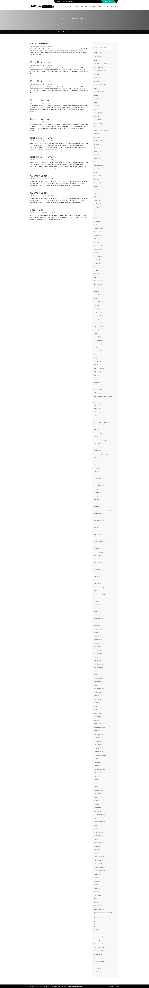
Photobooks (97, 657)
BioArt (95, 147)
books (95, 168)
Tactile (96, 853)
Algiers (96, 81)
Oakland (96, 604)
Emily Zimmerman (40, 62)
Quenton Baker (38, 175)
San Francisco (97, 741)
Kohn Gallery (97, 450)
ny (94, 597)
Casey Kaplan (97, 207)
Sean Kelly (96, 772)
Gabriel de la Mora (99, 368)
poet (95, 671)
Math (95, 517)
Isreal (95, 419)
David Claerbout (98, 284)
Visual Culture (98, 944)
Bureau (96, 186)
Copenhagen (97, 253)
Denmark (96, 291)
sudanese (96, 842)
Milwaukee (97, 545)
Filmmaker (97, 361)
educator (96, 319)
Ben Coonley (97, 140)
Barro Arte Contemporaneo (101, 130)
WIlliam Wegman (98, 961)
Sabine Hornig (98, 734)
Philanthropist (98, 653)
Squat (95, 825)
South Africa (97, 811)
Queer (95, 706)
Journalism (97, 429)
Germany (96, 375)
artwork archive (98, 123)
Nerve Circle (97, 566)
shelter (96, 797)
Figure (95, 354)
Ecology (96, 309)
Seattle (96, 779)
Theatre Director (98, 870)
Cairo (95, 193)
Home (70, 6)
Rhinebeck (96, 720)
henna (95, 386)
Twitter (117, 986)
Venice (95, 933)
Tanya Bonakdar (98, 856)
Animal (96, 95)
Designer (96, 298)
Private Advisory (98, 688)
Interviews (93, 6)
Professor (96, 692)
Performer (96, 629)
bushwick (96, 190)
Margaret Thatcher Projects (101, 510)
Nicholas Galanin (98, 594)
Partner (96, 625)
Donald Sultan (98, 302)
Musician (96, 559)
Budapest (96, 182)
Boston (96, 172)
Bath (95, 133)
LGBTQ (96, 475)
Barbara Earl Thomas (42, 138)
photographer (98, 664)
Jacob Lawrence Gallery (100, 422)
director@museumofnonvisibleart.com (73, 986)
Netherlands (97, 569)
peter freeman (98, 639)
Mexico (96, 527)
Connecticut (97, 246)
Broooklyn (96, 179)
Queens (96, 702)
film (95, 358)
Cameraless (97, 200)
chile (95, 214)
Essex (95, 333)
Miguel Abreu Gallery (99, 541)
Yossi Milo (96, 972)
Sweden (96, 846)
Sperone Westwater (99, 821)
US (94, 926)
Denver (96, 295)
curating (96, 260)
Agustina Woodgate (99, 70)
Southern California (99, 814)
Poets (95, 674)
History (76, 6)
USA (95, 930)
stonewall (96, 839)
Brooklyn (96, 175)
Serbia (95, 786)
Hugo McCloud (98, 405)
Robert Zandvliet (98, 727)
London (96, 482)
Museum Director (98, 555)
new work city (97, 580)
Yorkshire (96, 968)
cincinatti (96, 221)
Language (96, 468)
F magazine (97, 344)
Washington (97, 951)
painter (96, 611)
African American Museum (101, 63)
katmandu (97, 443)
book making (97, 165)
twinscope (96, 891)
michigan (96, 534)
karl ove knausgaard (99, 440)
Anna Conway (97, 98)
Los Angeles (97, 489)
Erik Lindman (97, 326)
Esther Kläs (97, 337)
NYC (95, 601)
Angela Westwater (99, 91)
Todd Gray (97, 881)
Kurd (95, 457)
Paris (95, 622)
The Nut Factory (98, 867)
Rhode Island (97, 723)
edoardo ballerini (98, 312)
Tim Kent (96, 874)
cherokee (96, 211)
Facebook (110, 986)
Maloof (96, 503)
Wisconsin (96, 965)
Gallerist (96, 372)
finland (96, 365)
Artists (96, 119)
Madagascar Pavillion (99, 496)
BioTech (96, 161)
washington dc (98, 954)
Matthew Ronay (98, 520)
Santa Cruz (97, 744)
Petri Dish (96, 646)
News (106, 6)
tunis (95, 884)
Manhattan (97, 506)
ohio (95, 608)
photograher (97, 660)
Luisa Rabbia (97, 492)
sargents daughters (99, 755)
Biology (96, 154)
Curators (96, 267)
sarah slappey (98, 751)
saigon (96, 737)
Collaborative (97, 235)
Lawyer (96, 471)
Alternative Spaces (99, 84)
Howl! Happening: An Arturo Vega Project (103, 398)
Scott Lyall (97, 762)
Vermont (96, 940)
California (96, 197)
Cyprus (96, 270)
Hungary (96, 408)
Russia (95, 730)
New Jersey (97, 576)
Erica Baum (97, 323)
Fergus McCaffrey (98, 351)
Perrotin (96, 632)
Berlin (95, 144)
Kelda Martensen (39, 43)
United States (97, 909)
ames (95, 88)
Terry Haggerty (98, 863)
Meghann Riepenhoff (99, 524)
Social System (97, 807)
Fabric (95, 347)
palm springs (97, 618)
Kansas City (97, 436)
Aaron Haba (36, 210)
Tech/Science (97, 860)
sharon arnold (98, 790)
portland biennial (98, 678)
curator (96, 263)
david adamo (97, 281)
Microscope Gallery (99, 538)
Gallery (100, 6)
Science (96, 758)
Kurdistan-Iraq (98, 461)
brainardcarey (37, 65)
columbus (96, 242)
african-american (98, 67)
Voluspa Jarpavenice (99, 947)
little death (97, 478)
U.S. (95, 898)
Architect (96, 105)
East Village (97, 305)
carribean (96, 204)
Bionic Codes (97, 158)
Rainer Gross (97, 713)
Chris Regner (97, 218)
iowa (95, 415)
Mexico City (97, 531)
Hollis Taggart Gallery (100, 393)
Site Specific (97, 804)
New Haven (97, 573)
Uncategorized (98, 905)
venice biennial (98, 937)
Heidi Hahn (97, 382)
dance (95, 274)
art (95, 109)
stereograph (97, 835)
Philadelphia (97, 650)
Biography (96, 151)
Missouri (96, 548)
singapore (96, 800)
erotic (95, 330)
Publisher (96, 699)
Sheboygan (97, 793)
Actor (95, 60)
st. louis (96, 828)
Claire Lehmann (98, 228)
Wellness (96, 958)
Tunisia (96, 888)
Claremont (97, 232)
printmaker (97, 681)
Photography (97, 667)
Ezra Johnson (97, 340)
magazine (96, 499)
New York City (97, 587)
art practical (97, 112)
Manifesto (84, 6)
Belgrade (96, 137)
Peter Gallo (97, 643)
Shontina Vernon (39, 100)
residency (96, 716)
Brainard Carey (37, 46)
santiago (96, 748)
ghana (95, 379)
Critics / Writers (98, 256)
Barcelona (96, 126)
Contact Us (114, 6)
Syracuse (96, 849)
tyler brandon (97, 895)
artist (95, 116)
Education (96, 316)
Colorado (96, 239)
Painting (96, 615)
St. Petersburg (98, 832)
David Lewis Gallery (99, 288)
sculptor (96, 765)
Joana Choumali (98, 426)
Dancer (96, 277)
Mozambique (97, 552)
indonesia (96, 412)
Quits (95, 709)
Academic (96, 56)
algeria (96, 74)
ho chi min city (98, 389)
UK (94, 902)
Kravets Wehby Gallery (100, 454)
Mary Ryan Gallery (99, 513)
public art (96, 695)
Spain (95, 818)
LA (94, 464)
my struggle (97, 562)
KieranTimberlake (99, 447)
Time (95, 877)
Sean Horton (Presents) (100, 769)
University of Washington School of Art (104, 912)
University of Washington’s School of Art (104, 919)
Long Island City (98, 485)
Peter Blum (97, 636)
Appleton (96, 102)
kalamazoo (97, 433)
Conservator (97, 249)
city (95, 225)
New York (96, 583)
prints (95, 685)
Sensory (96, 783)
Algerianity (97, 77)
